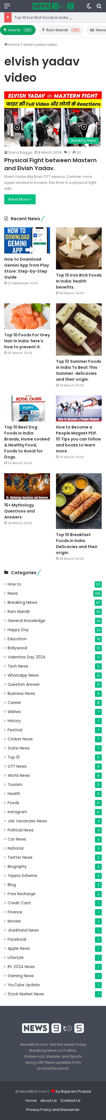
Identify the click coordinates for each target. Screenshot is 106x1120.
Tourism (15, 784)
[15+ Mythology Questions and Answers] (27, 486)
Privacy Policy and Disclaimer (53, 1109)
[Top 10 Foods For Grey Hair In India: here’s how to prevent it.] (27, 316)
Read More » (19, 199)
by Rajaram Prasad (73, 1091)
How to (19, 30)
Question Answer (24, 684)
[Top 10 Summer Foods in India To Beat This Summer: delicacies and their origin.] (79, 329)
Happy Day (18, 630)
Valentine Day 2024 (27, 657)
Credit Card (19, 903)
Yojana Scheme (22, 875)
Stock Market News (26, 994)
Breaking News (22, 602)
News (13, 593)
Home (14, 44)
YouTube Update (24, 985)
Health (14, 793)
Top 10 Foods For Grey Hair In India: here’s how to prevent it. (27, 341)
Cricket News (20, 739)
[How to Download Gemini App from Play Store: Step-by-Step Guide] (27, 240)
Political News (21, 830)
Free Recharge (22, 894)
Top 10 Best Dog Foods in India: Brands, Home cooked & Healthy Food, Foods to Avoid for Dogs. (27, 442)
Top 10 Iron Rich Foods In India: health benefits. (56, 17)
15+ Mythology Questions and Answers (19, 511)
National (15, 848)
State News (19, 748)
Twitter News (20, 857)
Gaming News (21, 976)
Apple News (19, 948)
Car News (17, 839)
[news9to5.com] (53, 6)
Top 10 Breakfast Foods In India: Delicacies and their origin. (77, 543)
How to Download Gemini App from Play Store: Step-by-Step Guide (26, 268)
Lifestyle (16, 957)
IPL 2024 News (21, 966)
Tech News (18, 666)
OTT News (17, 766)
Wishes (14, 712)
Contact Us (70, 1100)
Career (14, 702)
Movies (14, 921)
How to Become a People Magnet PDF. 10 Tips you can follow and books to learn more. (78, 439)
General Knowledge (26, 620)
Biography (17, 866)
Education (17, 639)
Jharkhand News (23, 930)
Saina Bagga (20, 152)
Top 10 (14, 757)
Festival (15, 730)
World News (19, 775)
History (14, 721)
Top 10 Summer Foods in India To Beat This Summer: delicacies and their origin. (78, 370)
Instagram (17, 812)
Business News (21, 693)
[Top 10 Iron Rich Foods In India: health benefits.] (79, 248)
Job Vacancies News (27, 821)
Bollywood (17, 648)
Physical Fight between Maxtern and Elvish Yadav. (50, 164)
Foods (13, 803)
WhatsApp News (23, 675)
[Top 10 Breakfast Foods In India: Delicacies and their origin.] (79, 501)
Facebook (17, 939)
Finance (15, 912)
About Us (48, 1100)
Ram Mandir (62, 30)
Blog (12, 885)
